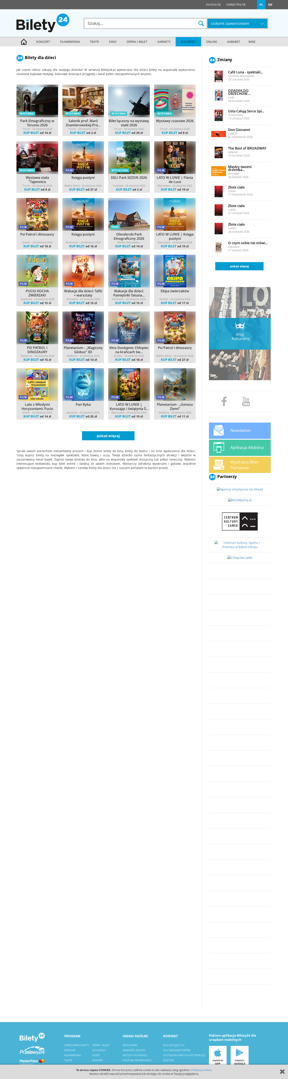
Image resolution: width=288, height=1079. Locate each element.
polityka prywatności (137, 1060)
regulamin (130, 1045)
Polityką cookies (201, 1070)
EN (270, 5)
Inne (252, 42)
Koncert (43, 42)
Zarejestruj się (236, 4)
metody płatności (135, 1055)
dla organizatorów (176, 1050)
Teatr (94, 42)
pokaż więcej (239, 266)
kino (112, 42)
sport (96, 1055)
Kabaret (233, 42)
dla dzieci (188, 42)
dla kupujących (173, 1045)
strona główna (23, 41)
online (211, 42)
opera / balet (137, 42)
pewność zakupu (134, 1050)
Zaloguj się (213, 4)
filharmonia (70, 42)
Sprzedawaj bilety (76, 1045)
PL (261, 5)
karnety (164, 42)
